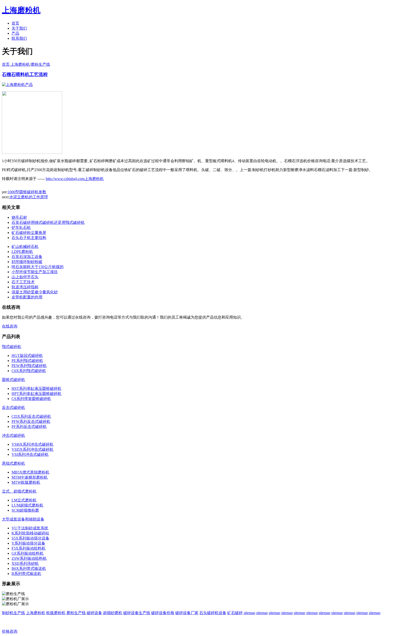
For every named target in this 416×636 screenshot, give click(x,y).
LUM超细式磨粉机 (27, 505)
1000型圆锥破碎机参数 (27, 192)
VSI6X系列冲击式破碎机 (32, 444)
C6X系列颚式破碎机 (29, 371)
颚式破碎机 (11, 347)
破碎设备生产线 (136, 613)
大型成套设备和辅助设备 (23, 519)
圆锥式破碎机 (13, 380)
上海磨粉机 (35, 613)
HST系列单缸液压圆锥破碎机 (36, 388)
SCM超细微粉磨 (25, 510)
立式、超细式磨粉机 (19, 491)
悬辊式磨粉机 (13, 463)
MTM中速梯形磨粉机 (30, 477)
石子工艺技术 (23, 282)
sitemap (249, 613)
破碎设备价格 (162, 613)
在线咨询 (9, 326)
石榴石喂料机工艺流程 (25, 74)
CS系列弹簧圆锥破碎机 (31, 399)
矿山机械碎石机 (25, 246)
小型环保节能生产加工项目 (35, 272)
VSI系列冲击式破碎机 (30, 454)
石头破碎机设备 (212, 613)
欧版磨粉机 (55, 613)
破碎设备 (94, 613)
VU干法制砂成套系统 (30, 528)
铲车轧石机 (21, 227)
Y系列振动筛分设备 (28, 543)
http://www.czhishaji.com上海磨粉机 (75, 179)
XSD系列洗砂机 (25, 563)
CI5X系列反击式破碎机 (31, 416)
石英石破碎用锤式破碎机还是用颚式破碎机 (48, 222)
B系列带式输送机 (26, 574)
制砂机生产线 (13, 613)
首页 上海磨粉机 (16, 64)
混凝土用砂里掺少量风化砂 (35, 292)
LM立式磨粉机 (24, 500)
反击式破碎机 (13, 407)
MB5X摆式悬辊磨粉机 (30, 472)
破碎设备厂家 (186, 613)
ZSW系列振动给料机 (29, 558)
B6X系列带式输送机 (29, 568)
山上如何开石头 (25, 277)
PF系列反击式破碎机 (29, 426)
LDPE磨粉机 (22, 252)
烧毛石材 (19, 217)
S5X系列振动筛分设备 (30, 538)
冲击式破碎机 (13, 435)
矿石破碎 (235, 613)
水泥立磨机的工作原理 (28, 197)
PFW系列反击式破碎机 (31, 421)
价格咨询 (9, 631)
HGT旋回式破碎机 (27, 355)
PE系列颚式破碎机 (27, 361)
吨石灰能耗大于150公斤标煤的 (38, 267)
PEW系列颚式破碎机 (29, 366)
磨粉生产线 (40, 64)
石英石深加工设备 (27, 257)
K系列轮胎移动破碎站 (30, 533)
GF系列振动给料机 (28, 553)
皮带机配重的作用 (27, 297)
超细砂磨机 (112, 613)
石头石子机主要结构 (29, 238)
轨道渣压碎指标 (25, 287)
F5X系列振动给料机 (29, 548)
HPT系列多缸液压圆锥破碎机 (36, 394)
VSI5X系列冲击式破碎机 (32, 449)
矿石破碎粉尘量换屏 (29, 233)
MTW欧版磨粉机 (26, 482)
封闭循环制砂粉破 (27, 262)
